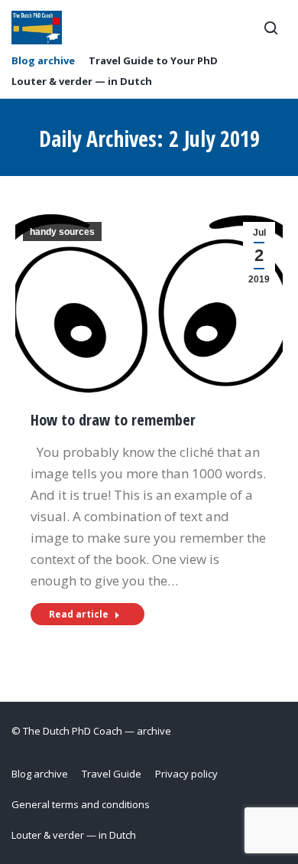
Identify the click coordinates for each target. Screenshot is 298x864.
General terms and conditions (80, 804)
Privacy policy (186, 774)
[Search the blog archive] (270, 27)
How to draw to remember (113, 419)
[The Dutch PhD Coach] (36, 27)
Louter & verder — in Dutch (81, 81)
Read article (79, 614)
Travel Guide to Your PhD (153, 60)
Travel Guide (111, 774)
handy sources (62, 232)
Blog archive (43, 60)
